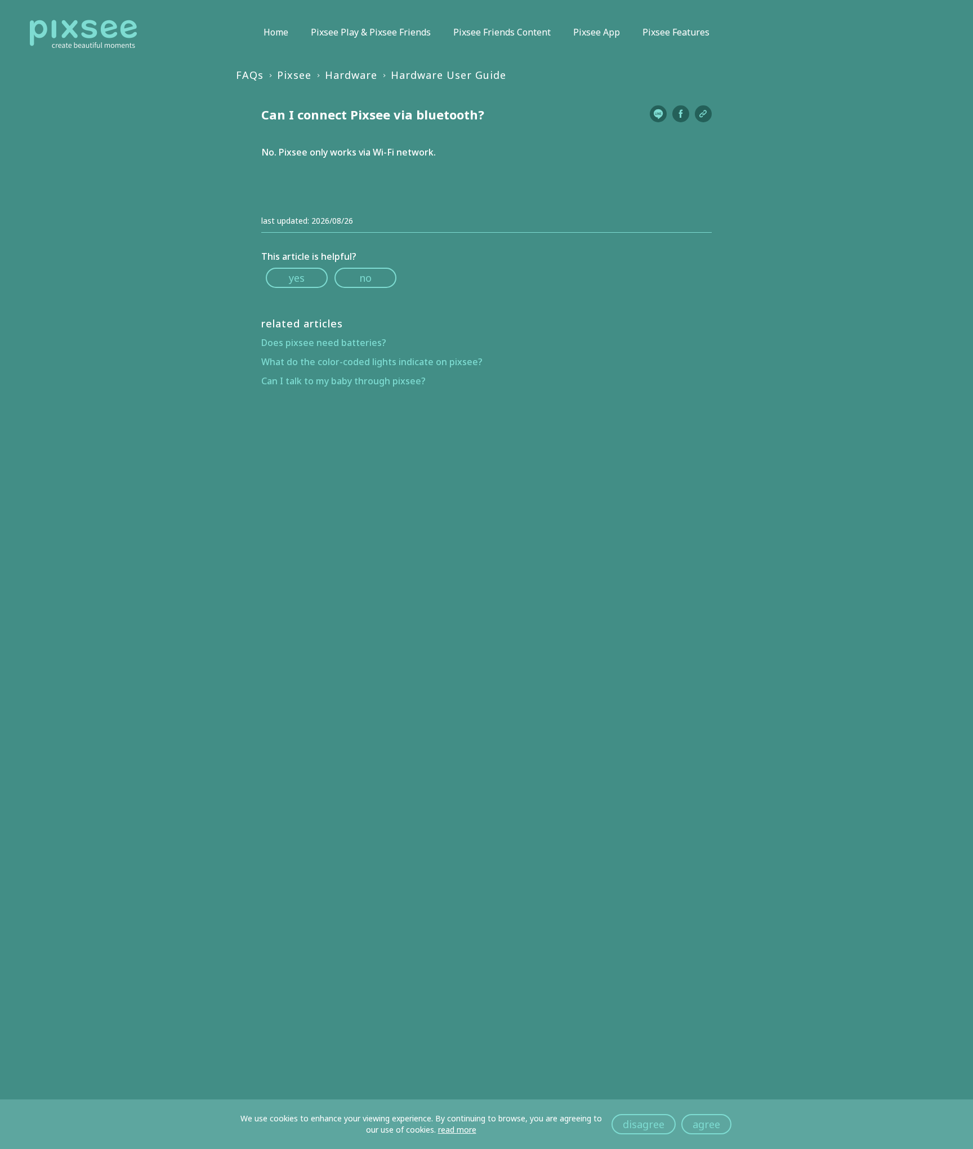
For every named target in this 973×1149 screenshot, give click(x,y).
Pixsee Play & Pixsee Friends (371, 32)
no (365, 278)
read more (457, 1129)
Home (276, 32)
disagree (643, 1124)
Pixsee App (596, 32)
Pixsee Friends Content (502, 32)
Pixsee (294, 75)
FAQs (250, 75)
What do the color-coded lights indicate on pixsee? (372, 362)
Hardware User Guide (448, 75)
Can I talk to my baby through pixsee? (343, 381)
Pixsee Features (675, 32)
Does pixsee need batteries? (323, 342)
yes (297, 278)
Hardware (351, 75)
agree (706, 1124)
